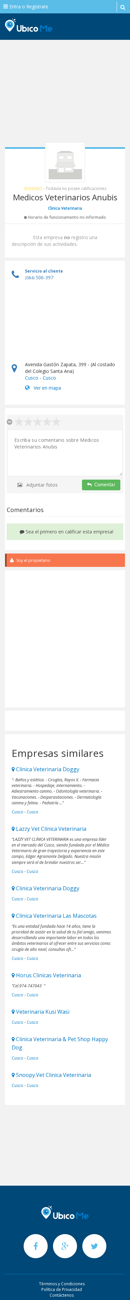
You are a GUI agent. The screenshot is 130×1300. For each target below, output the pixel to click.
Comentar (104, 485)
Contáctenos (62, 1295)
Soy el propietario (32, 560)
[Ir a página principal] (65, 1212)
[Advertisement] (65, 93)
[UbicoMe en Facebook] (36, 1246)
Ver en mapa (47, 388)
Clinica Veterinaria (65, 208)
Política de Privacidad (61, 1289)
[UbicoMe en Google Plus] (65, 1246)
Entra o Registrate (28, 6)
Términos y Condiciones (62, 1284)
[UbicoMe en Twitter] (94, 1246)
